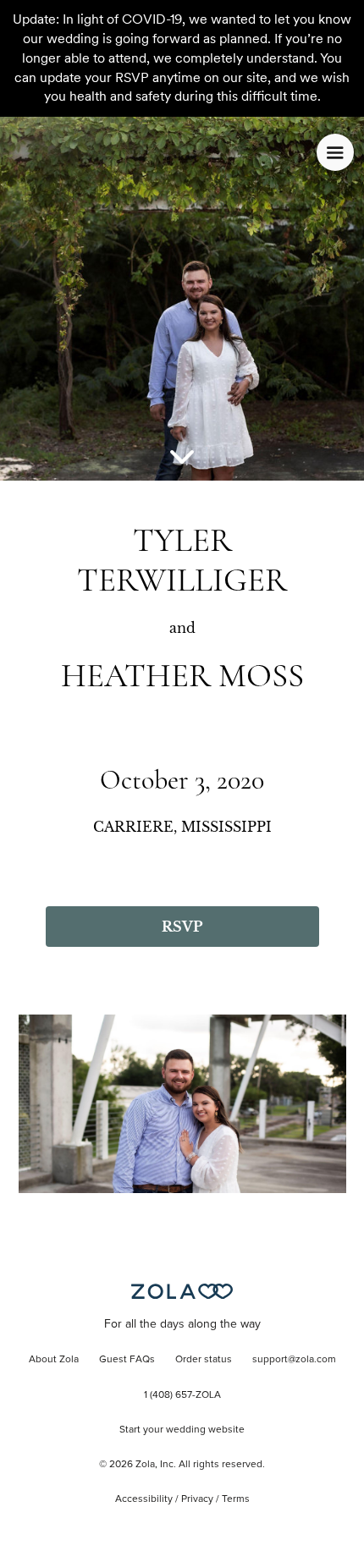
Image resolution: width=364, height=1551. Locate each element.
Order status (203, 1360)
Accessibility (144, 1499)
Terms (236, 1499)
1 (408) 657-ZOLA (182, 1395)
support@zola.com (294, 1360)
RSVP (182, 926)
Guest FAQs (127, 1360)
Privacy (197, 1499)
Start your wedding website (182, 1430)
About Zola (54, 1360)
